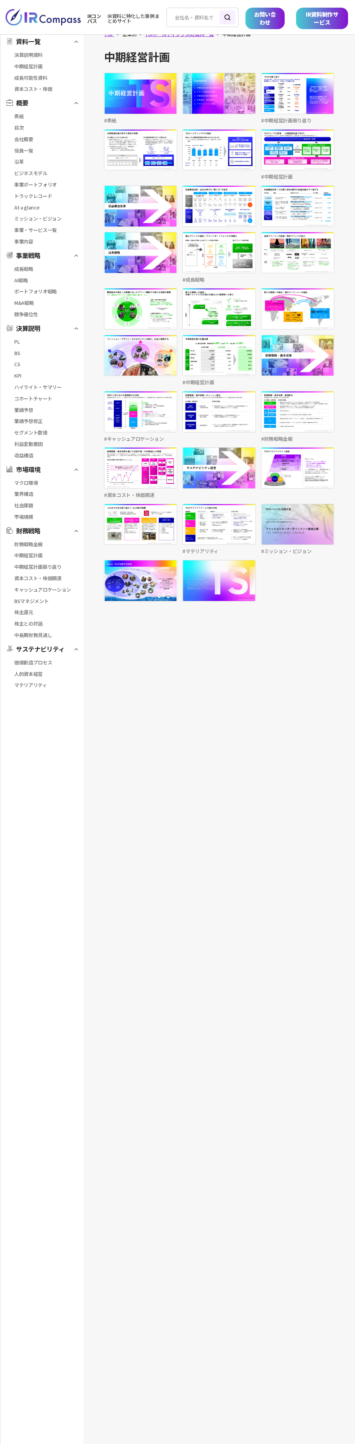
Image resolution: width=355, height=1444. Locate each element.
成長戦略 (195, 279)
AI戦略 (21, 280)
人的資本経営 (28, 673)
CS (17, 364)
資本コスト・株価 (33, 88)
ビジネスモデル (30, 173)
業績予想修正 (28, 421)
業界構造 (23, 493)
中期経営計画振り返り (288, 120)
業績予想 (23, 409)
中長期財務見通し (33, 634)
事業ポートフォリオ (35, 184)
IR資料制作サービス (322, 18)
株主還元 (23, 612)
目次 (19, 127)
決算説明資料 (28, 54)
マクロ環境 (26, 482)
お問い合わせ (265, 18)
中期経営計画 (278, 176)
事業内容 (23, 241)
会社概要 (23, 139)
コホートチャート (33, 398)
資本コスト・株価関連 (131, 494)
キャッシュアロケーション (135, 438)
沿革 (19, 161)
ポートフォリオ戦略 (35, 291)
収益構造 (23, 455)
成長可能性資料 (30, 77)
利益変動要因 (28, 443)
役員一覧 (23, 150)
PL (16, 341)
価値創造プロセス (33, 662)
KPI (17, 375)
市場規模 (23, 516)
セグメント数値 (30, 432)
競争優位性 (26, 314)
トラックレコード (33, 195)
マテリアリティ (201, 551)
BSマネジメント (31, 601)
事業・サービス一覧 (35, 229)
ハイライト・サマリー (38, 387)
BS (17, 353)
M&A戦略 (24, 302)
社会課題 (23, 505)
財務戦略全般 (278, 438)
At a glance (26, 207)
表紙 (111, 120)
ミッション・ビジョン (288, 551)
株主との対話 (28, 623)
